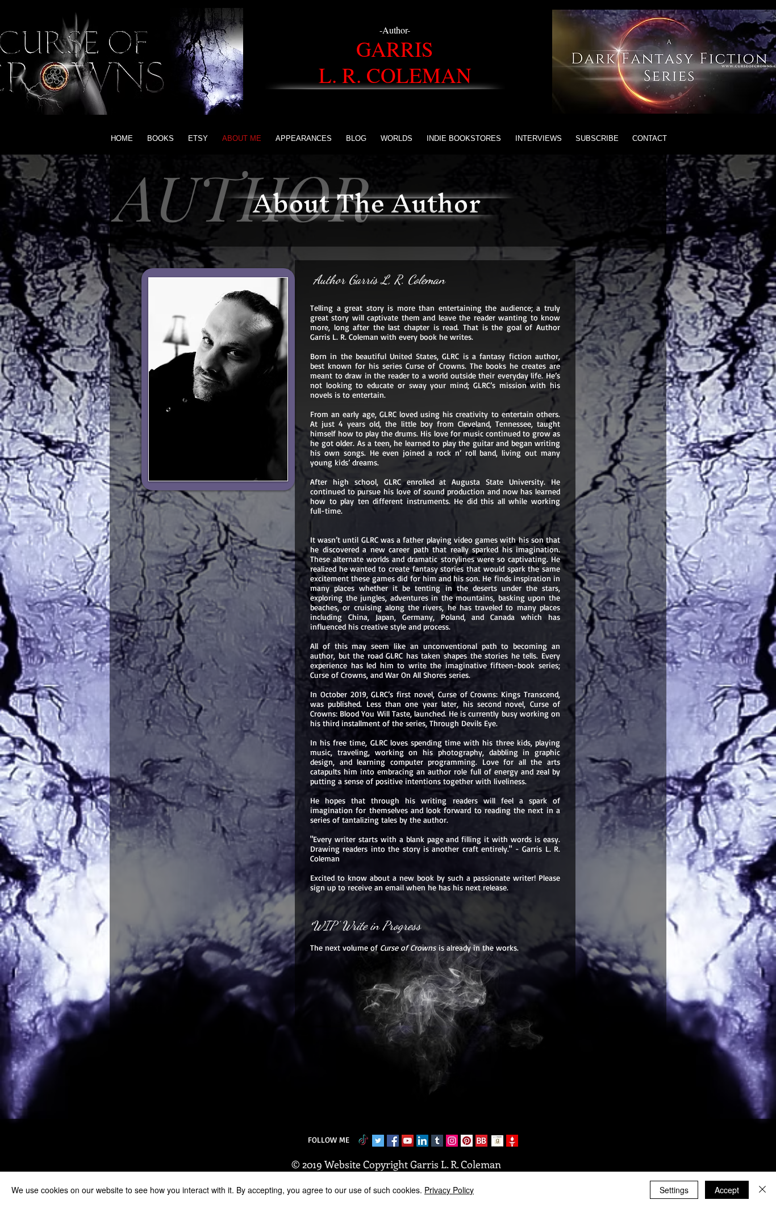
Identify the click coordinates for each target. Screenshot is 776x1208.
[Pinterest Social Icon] (467, 1141)
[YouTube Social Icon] (408, 1141)
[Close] (762, 1190)
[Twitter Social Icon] (378, 1141)
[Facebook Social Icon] (393, 1141)
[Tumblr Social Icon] (437, 1141)
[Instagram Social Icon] (452, 1141)
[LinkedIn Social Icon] (422, 1141)
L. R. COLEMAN (395, 75)
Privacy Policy (449, 1189)
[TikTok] (363, 1141)
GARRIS (394, 49)
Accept (727, 1189)
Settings (674, 1189)
